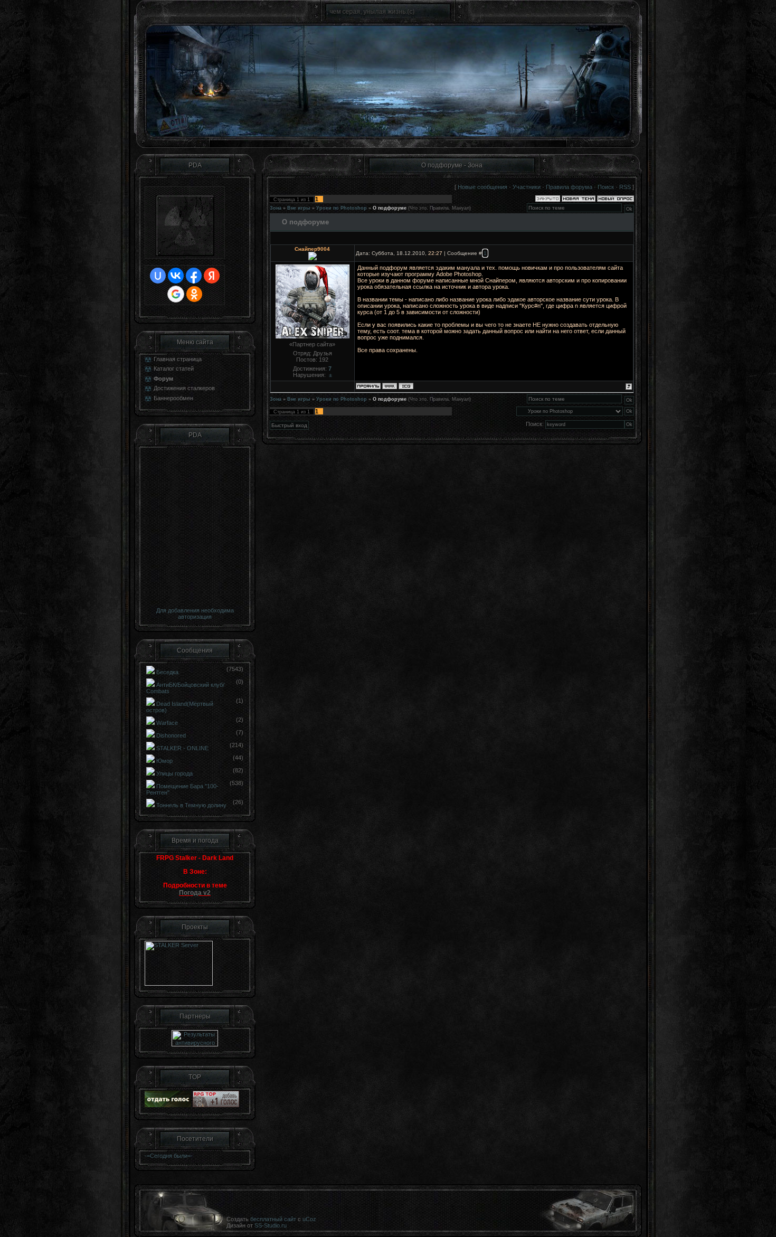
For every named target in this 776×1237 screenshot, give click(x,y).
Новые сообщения (482, 187)
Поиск (606, 187)
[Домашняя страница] (389, 386)
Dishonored (171, 735)
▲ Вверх (755, 19)
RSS (625, 187)
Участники (527, 187)
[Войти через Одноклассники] (194, 294)
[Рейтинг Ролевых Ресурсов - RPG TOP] (216, 1105)
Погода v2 (195, 892)
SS (258, 1225)
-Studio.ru (274, 1225)
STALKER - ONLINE (182, 748)
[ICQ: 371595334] (406, 386)
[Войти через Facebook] (194, 276)
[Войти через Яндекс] (212, 276)
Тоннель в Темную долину (191, 805)
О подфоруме (389, 208)
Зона (275, 208)
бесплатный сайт (273, 1219)
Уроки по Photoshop (341, 208)
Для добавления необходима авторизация (195, 613)
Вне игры (298, 208)
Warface (167, 723)
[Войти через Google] (175, 294)
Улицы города (174, 773)
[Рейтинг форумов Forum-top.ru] (168, 1105)
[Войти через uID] (158, 276)
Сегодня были (169, 1156)
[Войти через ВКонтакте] (176, 276)
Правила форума (569, 187)
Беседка (167, 672)
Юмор (164, 761)
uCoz (309, 1219)
